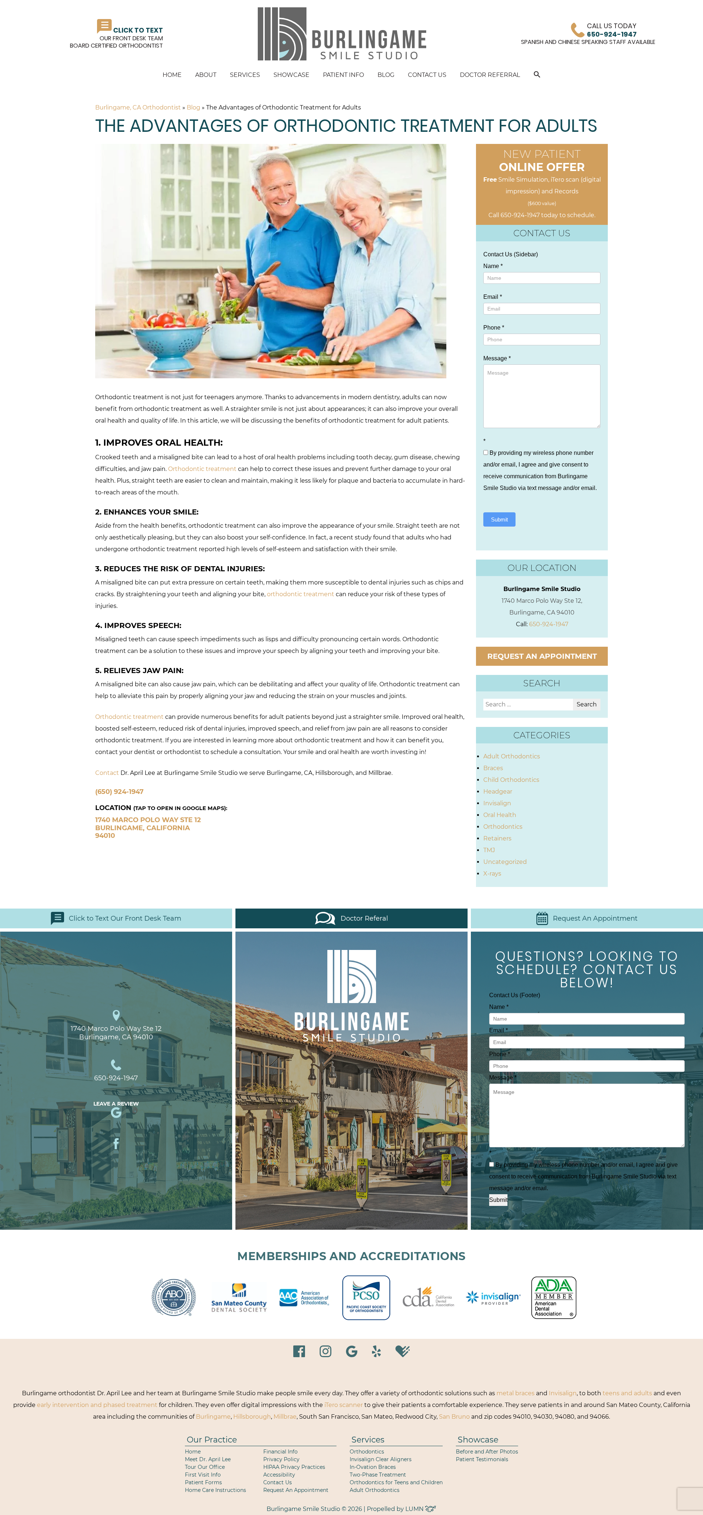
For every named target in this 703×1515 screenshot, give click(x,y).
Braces (493, 768)
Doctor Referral (490, 74)
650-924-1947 (520, 215)
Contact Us (427, 74)
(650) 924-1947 (119, 792)
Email (492, 297)
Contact (107, 772)
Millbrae (285, 1416)
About (205, 74)
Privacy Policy (281, 1459)
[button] (537, 75)
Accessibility (279, 1474)
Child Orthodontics (511, 779)
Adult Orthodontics (511, 756)
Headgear (497, 791)
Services (245, 74)
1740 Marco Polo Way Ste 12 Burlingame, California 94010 (148, 828)
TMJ (489, 850)
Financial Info (280, 1451)
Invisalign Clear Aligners (381, 1459)
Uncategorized (505, 861)
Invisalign (497, 803)
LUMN (415, 1508)
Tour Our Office (205, 1467)
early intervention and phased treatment (97, 1404)
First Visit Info (203, 1474)
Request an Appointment (542, 656)
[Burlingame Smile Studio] (342, 33)
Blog (385, 74)
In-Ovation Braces (373, 1467)
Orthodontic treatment (202, 468)
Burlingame (213, 1416)
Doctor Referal (364, 918)
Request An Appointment (595, 918)
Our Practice (212, 1440)
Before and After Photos (487, 1451)
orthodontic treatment (300, 594)
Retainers (497, 838)
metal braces (515, 1393)
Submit (499, 519)
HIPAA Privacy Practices (294, 1467)
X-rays (492, 873)
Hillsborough (252, 1416)
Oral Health (499, 815)
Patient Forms (203, 1482)
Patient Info (343, 74)
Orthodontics (502, 826)
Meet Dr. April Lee (208, 1459)
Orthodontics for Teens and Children (396, 1482)
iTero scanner (343, 1404)
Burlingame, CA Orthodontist (138, 107)
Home (172, 74)
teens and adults (627, 1393)
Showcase (291, 74)
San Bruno (454, 1416)
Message (497, 358)
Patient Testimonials (482, 1459)
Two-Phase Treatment (378, 1474)
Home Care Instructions (215, 1490)
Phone (493, 327)
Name (493, 266)
